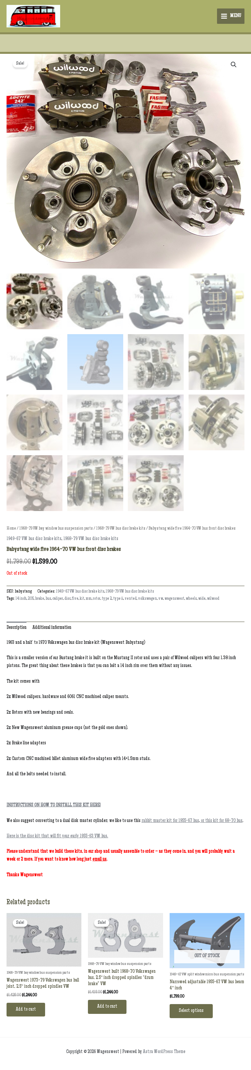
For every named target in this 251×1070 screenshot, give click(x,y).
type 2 (107, 599)
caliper (57, 599)
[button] (234, 64)
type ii (118, 599)
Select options (191, 1011)
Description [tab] (16, 628)
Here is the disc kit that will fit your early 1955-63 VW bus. (57, 836)
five (75, 599)
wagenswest (174, 599)
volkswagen (147, 599)
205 (31, 599)
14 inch (20, 599)
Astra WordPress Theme (164, 1052)
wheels (191, 599)
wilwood (213, 599)
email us (99, 859)
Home (11, 529)
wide (202, 599)
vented (131, 599)
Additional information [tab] (51, 628)
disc (67, 599)
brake (39, 599)
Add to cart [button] (26, 1009)
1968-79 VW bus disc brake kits (120, 529)
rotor (96, 599)
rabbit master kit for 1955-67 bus (170, 821)
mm (89, 599)
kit (82, 599)
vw (160, 599)
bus (48, 599)
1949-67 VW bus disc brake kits (34, 539)
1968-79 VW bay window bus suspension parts (56, 529)
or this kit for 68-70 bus (221, 821)
